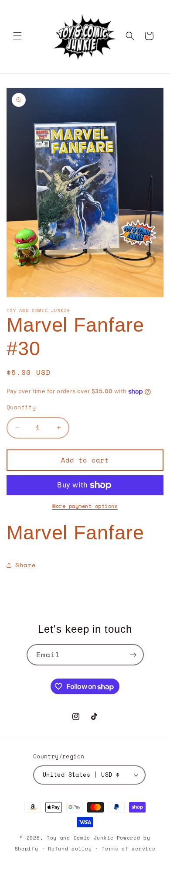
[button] (17, 35)
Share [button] (25, 564)
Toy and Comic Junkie (80, 837)
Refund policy (70, 848)
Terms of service (128, 848)
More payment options (85, 506)
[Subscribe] (133, 654)
